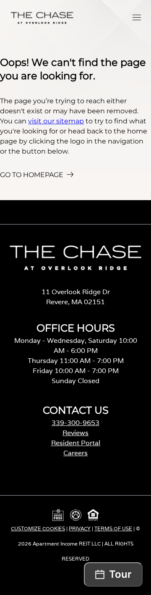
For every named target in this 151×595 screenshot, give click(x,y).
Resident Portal (75, 442)
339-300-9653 (75, 422)
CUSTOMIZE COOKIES (38, 528)
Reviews (75, 432)
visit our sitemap (56, 121)
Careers (75, 453)
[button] (137, 17)
